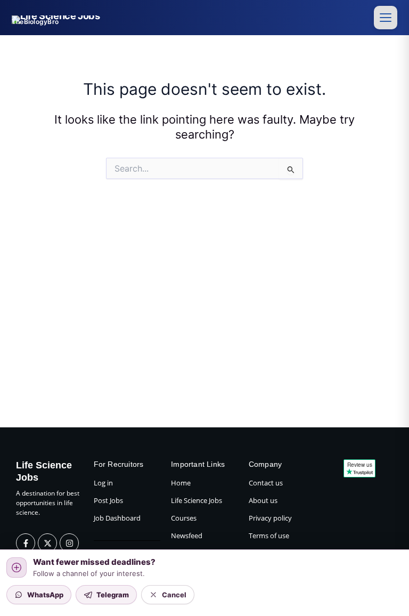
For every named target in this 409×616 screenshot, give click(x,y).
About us (263, 500)
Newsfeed (186, 535)
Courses (184, 518)
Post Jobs (108, 500)
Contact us (266, 483)
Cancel (174, 594)
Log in (103, 483)
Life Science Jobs (196, 500)
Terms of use (269, 535)
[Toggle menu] (385, 17)
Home (181, 483)
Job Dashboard (117, 518)
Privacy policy (270, 518)
